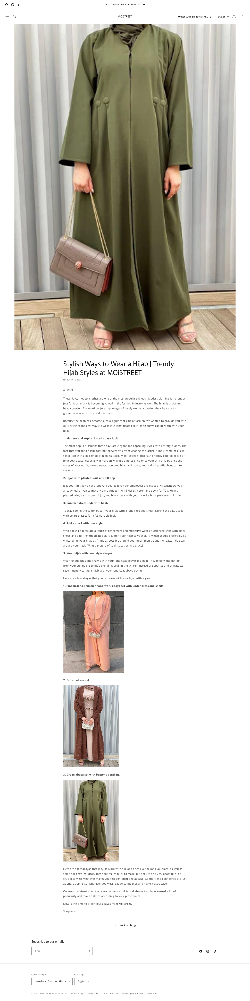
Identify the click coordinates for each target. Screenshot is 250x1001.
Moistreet (44, 993)
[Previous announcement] (78, 4)
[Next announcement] (171, 4)
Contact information (148, 993)
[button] (7, 16)
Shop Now (69, 911)
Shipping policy (129, 993)
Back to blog (127, 925)
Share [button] (70, 389)
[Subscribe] (89, 951)
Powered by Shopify (58, 993)
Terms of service (110, 993)
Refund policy (77, 993)
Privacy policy (93, 993)
